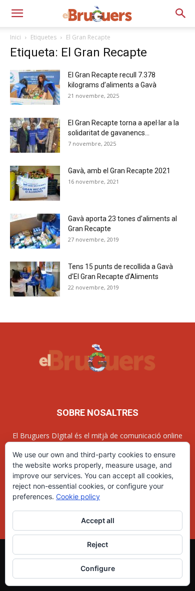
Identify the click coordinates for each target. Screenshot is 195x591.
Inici (15, 37)
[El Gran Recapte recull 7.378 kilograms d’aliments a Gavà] (35, 87)
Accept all (97, 520)
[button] (17, 13)
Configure (97, 568)
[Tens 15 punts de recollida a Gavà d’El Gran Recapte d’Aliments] (35, 279)
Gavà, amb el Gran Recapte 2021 (119, 171)
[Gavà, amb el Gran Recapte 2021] (35, 183)
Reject (97, 544)
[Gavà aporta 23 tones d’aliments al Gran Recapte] (35, 231)
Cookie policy (78, 496)
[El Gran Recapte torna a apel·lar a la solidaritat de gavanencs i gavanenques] (35, 135)
